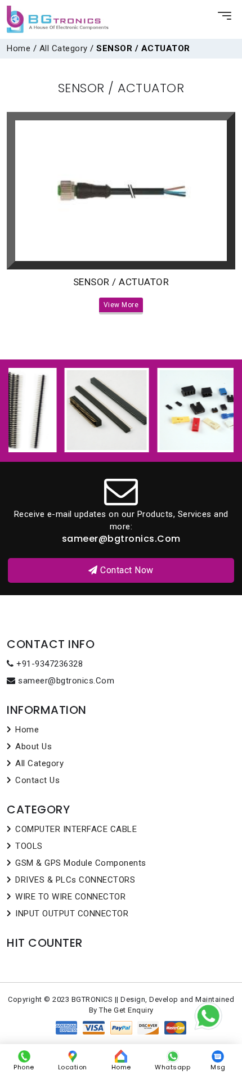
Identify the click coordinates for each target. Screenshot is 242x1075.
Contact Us (37, 780)
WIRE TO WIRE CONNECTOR (70, 897)
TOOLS (29, 846)
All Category (63, 48)
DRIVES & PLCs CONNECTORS (75, 880)
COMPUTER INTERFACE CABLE (76, 829)
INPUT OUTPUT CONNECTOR (71, 913)
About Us (33, 746)
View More (121, 305)
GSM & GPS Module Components (80, 863)
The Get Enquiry (126, 1010)
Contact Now (126, 570)
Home (18, 48)
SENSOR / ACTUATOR (121, 281)
